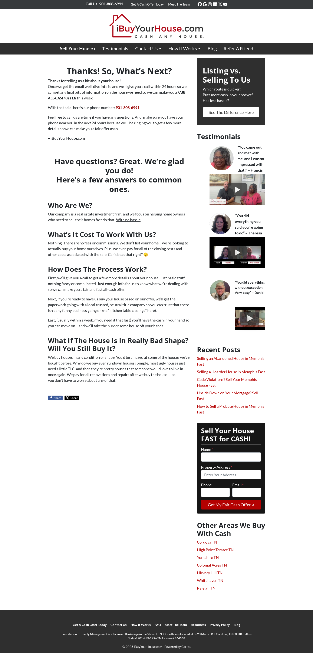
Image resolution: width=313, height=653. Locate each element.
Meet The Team (179, 4)
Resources (198, 625)
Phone (206, 484)
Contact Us (146, 48)
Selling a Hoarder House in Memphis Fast (231, 371)
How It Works (182, 48)
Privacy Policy (220, 625)
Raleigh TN (206, 588)
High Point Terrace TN (215, 549)
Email (238, 484)
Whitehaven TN (210, 580)
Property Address (216, 467)
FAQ (158, 625)
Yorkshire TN (208, 557)
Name (207, 449)
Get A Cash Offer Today (147, 4)
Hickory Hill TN (210, 572)
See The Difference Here (231, 112)
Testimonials (115, 48)
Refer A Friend (238, 48)
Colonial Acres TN (212, 565)
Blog (212, 48)
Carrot (186, 647)
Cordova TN (207, 542)
